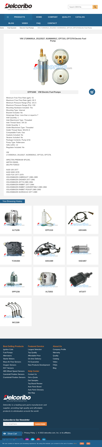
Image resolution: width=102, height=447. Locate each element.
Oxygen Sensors (9, 365)
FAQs (55, 365)
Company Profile (59, 349)
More (75, 443)
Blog (54, 368)
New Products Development (39, 365)
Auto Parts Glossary (36, 390)
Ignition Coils (8, 349)
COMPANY (53, 17)
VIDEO (25, 23)
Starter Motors (8, 359)
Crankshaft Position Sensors (14, 377)
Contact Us (32, 374)
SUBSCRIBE (40, 424)
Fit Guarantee (33, 362)
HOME (39, 17)
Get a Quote (33, 377)
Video (55, 362)
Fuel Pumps (8, 352)
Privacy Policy (29, 433)
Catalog (56, 359)
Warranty (56, 352)
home (2, 28)
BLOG (11, 23)
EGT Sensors (8, 368)
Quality (55, 356)
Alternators (7, 356)
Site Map (31, 393)
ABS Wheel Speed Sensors (14, 371)
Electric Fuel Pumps (27, 28)
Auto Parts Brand (34, 387)
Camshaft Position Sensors (13, 374)
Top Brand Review (35, 383)
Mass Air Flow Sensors (12, 362)
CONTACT (52, 23)
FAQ (39, 23)
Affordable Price (34, 356)
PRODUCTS (19, 17)
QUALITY (66, 17)
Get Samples (33, 380)
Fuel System (11, 28)
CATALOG (80, 17)
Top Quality (32, 352)
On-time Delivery (34, 359)
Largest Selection (35, 349)
